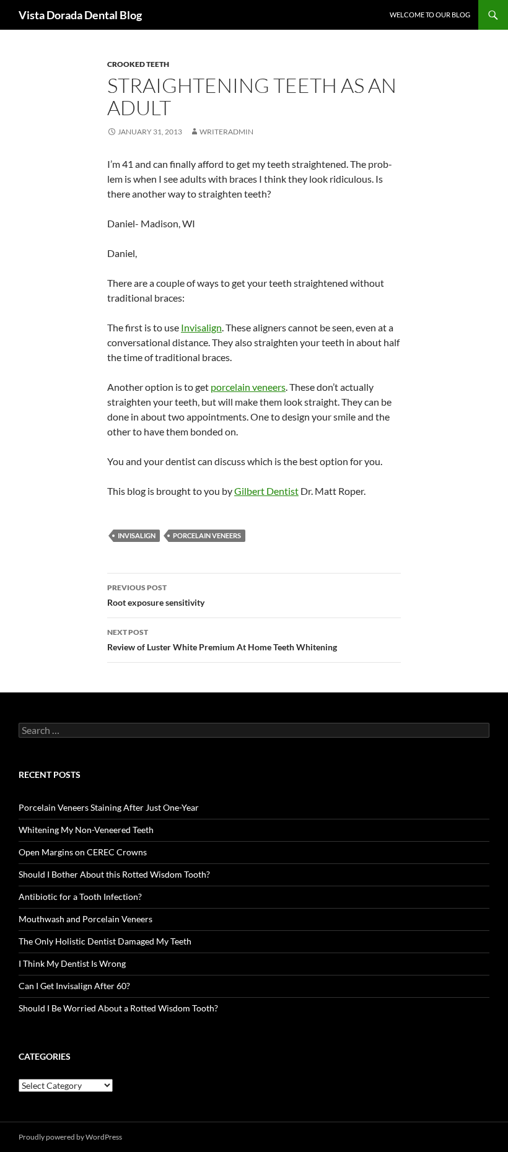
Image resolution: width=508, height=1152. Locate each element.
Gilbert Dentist (266, 491)
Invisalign (201, 327)
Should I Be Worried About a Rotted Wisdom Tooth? (118, 1008)
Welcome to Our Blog (430, 15)
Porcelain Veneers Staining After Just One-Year (109, 807)
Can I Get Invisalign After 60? (74, 985)
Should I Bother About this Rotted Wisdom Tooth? (114, 874)
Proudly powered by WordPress (70, 1136)
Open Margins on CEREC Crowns (83, 852)
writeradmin (226, 131)
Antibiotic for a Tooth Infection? (80, 896)
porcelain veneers (248, 387)
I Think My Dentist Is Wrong (72, 963)
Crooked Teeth (138, 64)
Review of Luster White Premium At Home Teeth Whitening (222, 639)
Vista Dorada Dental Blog (80, 15)
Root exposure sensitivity (155, 595)
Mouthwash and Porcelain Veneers (85, 919)
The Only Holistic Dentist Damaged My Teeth (105, 941)
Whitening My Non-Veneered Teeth (86, 829)
